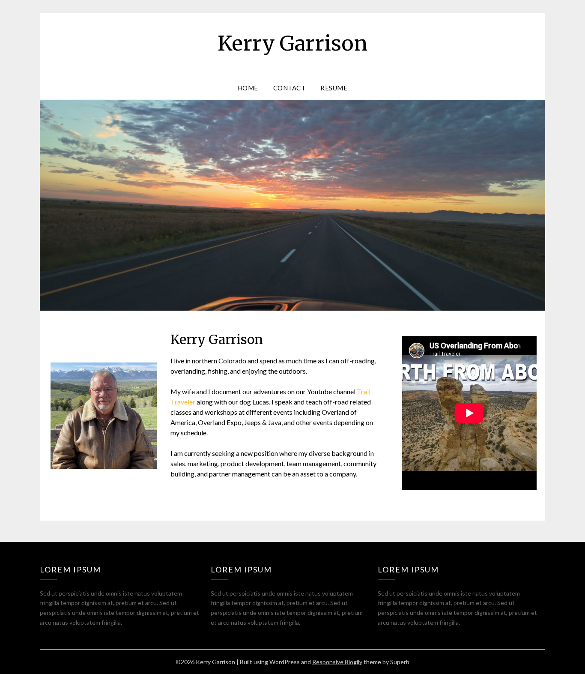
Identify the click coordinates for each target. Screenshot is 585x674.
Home (248, 88)
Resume (333, 88)
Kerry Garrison (292, 43)
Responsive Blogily (337, 661)
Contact (289, 88)
